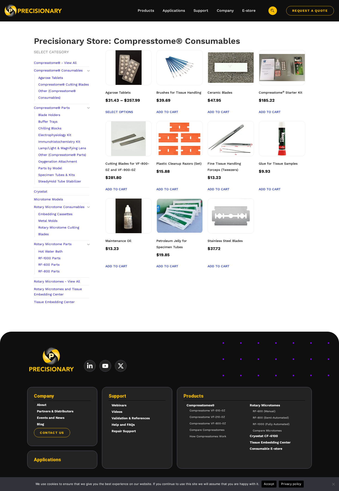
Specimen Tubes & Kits (56, 175)
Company (44, 396)
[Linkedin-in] (90, 366)
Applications (47, 459)
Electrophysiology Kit (54, 135)
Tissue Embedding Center (54, 302)
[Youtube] (105, 366)
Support (117, 396)
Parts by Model (50, 168)
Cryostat (40, 191)
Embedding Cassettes (55, 214)
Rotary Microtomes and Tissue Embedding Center (58, 291)
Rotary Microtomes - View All (57, 281)
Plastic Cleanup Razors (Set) (179, 163)
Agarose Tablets (50, 78)
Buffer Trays (47, 121)
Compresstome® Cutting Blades (63, 84)
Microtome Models (48, 199)
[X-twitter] (121, 366)
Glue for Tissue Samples (278, 163)
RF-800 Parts (48, 271)
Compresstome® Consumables (58, 70)
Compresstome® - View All (55, 63)
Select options (119, 112)
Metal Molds (47, 221)
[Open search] (272, 10)
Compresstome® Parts (52, 108)
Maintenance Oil (118, 241)
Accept (269, 484)
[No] (333, 484)
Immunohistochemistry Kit (59, 141)
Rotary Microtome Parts (52, 244)
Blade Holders (49, 115)
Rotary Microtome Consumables (59, 207)
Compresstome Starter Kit (280, 92)
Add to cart (167, 112)
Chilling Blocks (49, 128)
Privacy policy (291, 484)
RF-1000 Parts (49, 258)
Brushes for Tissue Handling (178, 92)
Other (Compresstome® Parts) (62, 155)
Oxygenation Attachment (57, 161)
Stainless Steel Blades (225, 241)
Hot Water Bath (50, 251)
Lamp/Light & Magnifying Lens (62, 148)
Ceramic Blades (220, 92)
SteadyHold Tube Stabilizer (59, 181)
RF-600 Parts (48, 264)
